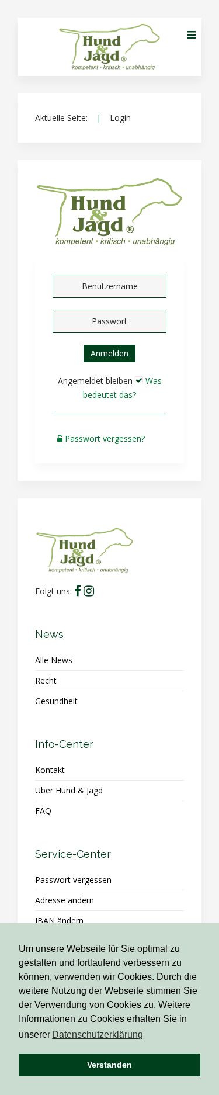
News (49, 634)
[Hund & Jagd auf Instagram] (89, 591)
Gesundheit (56, 700)
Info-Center (64, 744)
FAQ (43, 810)
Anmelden (109, 353)
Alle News (53, 660)
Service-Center (73, 854)
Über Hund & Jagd (69, 790)
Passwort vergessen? (105, 438)
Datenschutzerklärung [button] (97, 1034)
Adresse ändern (64, 900)
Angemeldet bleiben (95, 380)
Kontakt (50, 769)
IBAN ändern (59, 920)
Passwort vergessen (73, 879)
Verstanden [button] (109, 1064)
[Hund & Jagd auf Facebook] (77, 591)
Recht (46, 680)
